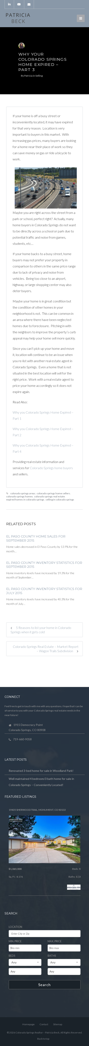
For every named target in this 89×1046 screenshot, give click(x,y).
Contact (44, 1024)
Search (44, 984)
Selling (39, 75)
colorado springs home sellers (53, 493)
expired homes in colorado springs (25, 499)
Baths (52, 955)
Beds (12, 955)
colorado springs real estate (49, 496)
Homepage (28, 1024)
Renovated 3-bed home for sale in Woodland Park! (41, 770)
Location (15, 926)
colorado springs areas (22, 493)
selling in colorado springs (60, 499)
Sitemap (57, 1024)
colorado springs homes (19, 496)
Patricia (28, 75)
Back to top (43, 1038)
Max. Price (54, 941)
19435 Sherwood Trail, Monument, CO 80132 (37, 809)
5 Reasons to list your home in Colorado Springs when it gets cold (41, 630)
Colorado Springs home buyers (51, 468)
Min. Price (15, 941)
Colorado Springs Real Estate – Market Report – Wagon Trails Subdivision (45, 649)
